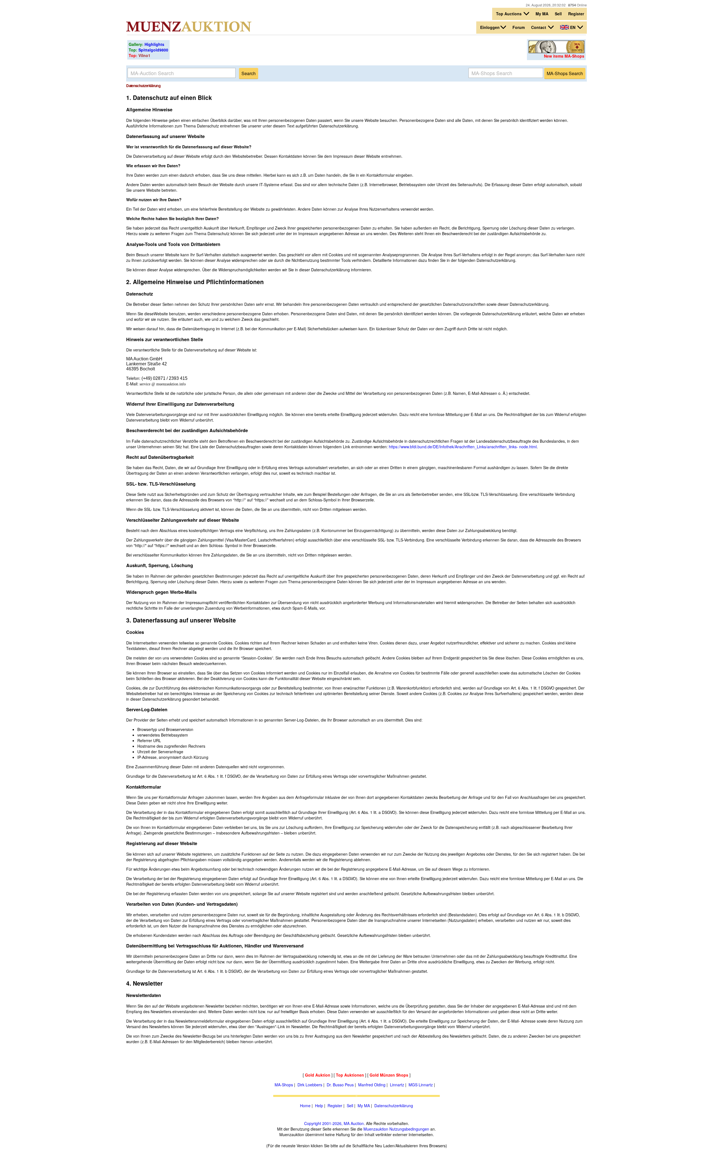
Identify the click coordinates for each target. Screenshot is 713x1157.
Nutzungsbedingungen (409, 1129)
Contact (539, 27)
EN (573, 27)
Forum (518, 27)
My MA (542, 13)
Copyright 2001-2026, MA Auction (334, 1123)
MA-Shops (284, 1084)
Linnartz (397, 1084)
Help (319, 1105)
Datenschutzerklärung (393, 1105)
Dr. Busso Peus (340, 1084)
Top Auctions (509, 13)
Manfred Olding (371, 1084)
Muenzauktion (375, 1129)
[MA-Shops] (556, 51)
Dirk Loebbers (309, 1084)
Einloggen (490, 27)
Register (576, 13)
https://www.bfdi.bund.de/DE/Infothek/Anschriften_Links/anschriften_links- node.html (463, 446)
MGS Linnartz (421, 1084)
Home (305, 1105)
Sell (558, 13)
